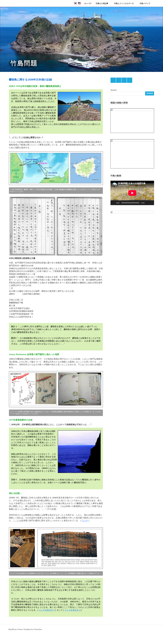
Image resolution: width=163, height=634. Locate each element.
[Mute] (147, 203)
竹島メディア (145, 3)
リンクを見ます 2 (72, 610)
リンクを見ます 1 (47, 610)
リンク (85, 520)
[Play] (113, 203)
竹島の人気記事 (102, 3)
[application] (132, 193)
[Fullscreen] (151, 203)
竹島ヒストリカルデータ (124, 3)
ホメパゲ (87, 3)
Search (113, 90)
